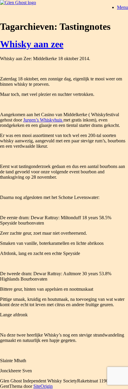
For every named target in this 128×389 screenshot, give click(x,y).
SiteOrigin (43, 386)
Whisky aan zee (31, 44)
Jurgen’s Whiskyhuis (43, 119)
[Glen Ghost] (18, 2)
